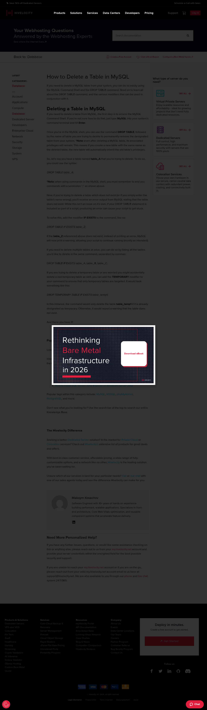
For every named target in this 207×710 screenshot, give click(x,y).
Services (92, 13)
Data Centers (111, 13)
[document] (103, 355)
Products (59, 13)
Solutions (76, 13)
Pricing (149, 13)
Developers (132, 13)
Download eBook (133, 353)
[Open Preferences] (6, 704)
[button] (151, 329)
